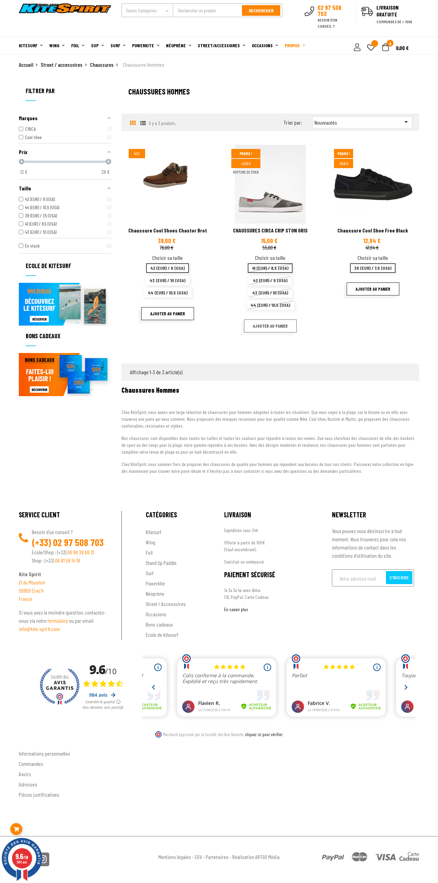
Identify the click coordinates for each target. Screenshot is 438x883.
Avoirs (25, 774)
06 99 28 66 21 (80, 552)
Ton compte (31, 742)
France (25, 598)
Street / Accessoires (166, 604)
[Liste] (143, 122)
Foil (149, 552)
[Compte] (411, 33)
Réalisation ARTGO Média (256, 857)
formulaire (58, 620)
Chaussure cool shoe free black (372, 230)
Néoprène (155, 593)
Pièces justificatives (39, 794)
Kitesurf (153, 532)
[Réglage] (356, 48)
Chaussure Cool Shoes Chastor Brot (167, 230)
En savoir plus (236, 609)
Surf (150, 573)
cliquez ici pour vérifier (264, 734)
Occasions (156, 614)
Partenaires (217, 857)
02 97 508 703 (78, 542)
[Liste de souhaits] (371, 48)
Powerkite (155, 583)
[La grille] (132, 122)
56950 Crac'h (31, 590)
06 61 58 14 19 (67, 560)
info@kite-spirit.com (39, 629)
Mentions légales (174, 857)
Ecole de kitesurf (162, 634)
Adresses (28, 784)
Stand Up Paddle (161, 562)
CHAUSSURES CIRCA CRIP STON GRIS (270, 230)
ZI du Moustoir (32, 582)
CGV (198, 857)
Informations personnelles (44, 753)
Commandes (31, 763)
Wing (150, 542)
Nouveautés (362, 122)
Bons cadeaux (159, 624)
